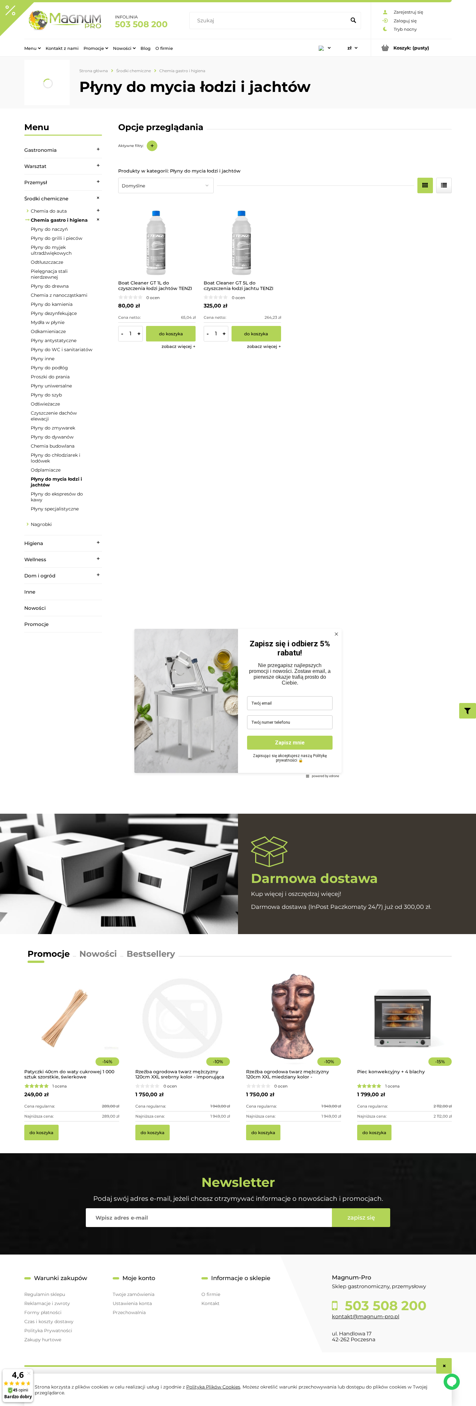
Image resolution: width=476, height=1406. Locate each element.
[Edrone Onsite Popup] (238, 703)
